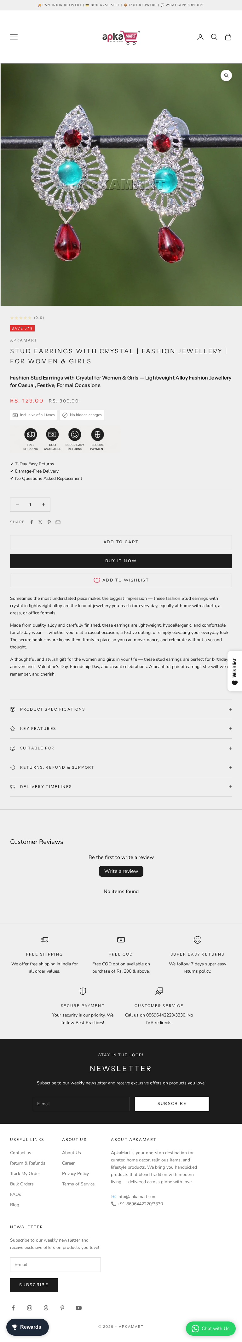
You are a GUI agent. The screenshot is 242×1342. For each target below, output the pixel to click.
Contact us (20, 1153)
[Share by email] (57, 522)
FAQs (15, 1194)
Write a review (121, 871)
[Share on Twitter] (40, 522)
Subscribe (172, 1103)
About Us (71, 1153)
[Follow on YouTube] (79, 1308)
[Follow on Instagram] (29, 1308)
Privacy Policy (75, 1174)
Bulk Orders (22, 1184)
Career (68, 1163)
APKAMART (23, 340)
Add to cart (121, 542)
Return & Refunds (27, 1163)
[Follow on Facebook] (13, 1308)
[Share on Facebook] (31, 522)
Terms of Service (78, 1184)
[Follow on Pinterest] (62, 1308)
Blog (14, 1205)
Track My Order (25, 1174)
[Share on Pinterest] (49, 522)
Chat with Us (215, 1328)
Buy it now (121, 561)
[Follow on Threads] (46, 1308)
